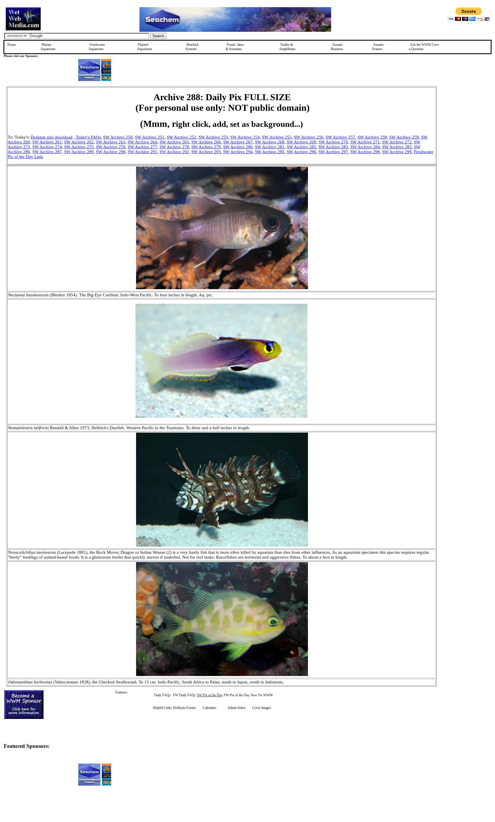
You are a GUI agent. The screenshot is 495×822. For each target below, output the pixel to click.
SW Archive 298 (365, 151)
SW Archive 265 (174, 142)
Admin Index (236, 708)
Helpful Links (162, 708)
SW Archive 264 (142, 142)
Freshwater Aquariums (97, 47)
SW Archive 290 (110, 151)
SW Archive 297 (333, 151)
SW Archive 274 (47, 147)
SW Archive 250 (118, 137)
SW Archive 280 (238, 147)
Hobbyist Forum (184, 708)
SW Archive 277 (142, 147)
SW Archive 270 (333, 142)
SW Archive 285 (397, 147)
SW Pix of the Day (210, 695)
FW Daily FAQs (184, 695)
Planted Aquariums (144, 47)
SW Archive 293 (206, 151)
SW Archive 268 (269, 142)
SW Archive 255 (277, 137)
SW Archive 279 (206, 147)
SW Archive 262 (79, 142)
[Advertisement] (465, 127)
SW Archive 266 (206, 142)
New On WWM (262, 695)
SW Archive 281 (269, 147)
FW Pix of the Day (237, 695)
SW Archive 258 (372, 137)
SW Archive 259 (404, 137)
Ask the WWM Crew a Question (424, 47)
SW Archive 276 (110, 147)
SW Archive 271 (365, 142)
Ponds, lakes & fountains (235, 47)
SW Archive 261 (47, 142)
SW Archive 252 (181, 137)
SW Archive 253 (213, 137)
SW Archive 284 (365, 147)
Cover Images (261, 708)
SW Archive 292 (174, 151)
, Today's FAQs (87, 137)
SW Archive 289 (79, 151)
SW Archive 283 (333, 147)
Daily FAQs (162, 695)
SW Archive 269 (301, 142)
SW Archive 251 (149, 137)
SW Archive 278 (174, 147)
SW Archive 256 (308, 137)
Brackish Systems (192, 47)
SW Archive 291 (142, 151)
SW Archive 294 (238, 151)
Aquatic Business (337, 47)
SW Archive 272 (397, 142)
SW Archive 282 (301, 147)
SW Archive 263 (110, 142)
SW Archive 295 (269, 151)
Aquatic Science (378, 47)
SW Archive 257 (340, 137)
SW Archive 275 (79, 147)
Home (11, 45)
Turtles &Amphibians (287, 47)
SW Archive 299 (397, 151)
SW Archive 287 (47, 151)
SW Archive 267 (238, 142)
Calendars (209, 708)
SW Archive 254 (245, 137)
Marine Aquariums (48, 47)
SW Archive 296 (301, 151)
